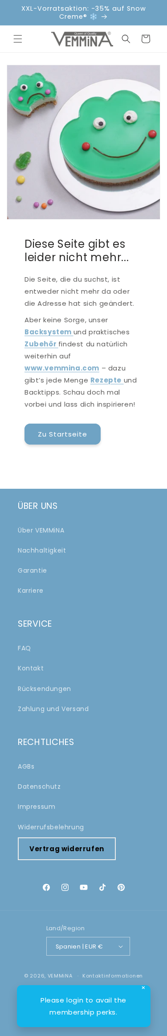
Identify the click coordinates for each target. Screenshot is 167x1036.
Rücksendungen (44, 688)
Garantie (32, 570)
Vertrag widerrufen (66, 848)
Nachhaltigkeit (42, 550)
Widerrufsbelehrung (51, 827)
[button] (18, 39)
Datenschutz (39, 786)
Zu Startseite (62, 434)
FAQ (24, 648)
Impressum (36, 806)
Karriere (31, 590)
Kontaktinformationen (112, 975)
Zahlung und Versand (53, 708)
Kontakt (31, 668)
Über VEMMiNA (41, 530)
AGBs (26, 766)
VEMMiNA (60, 975)
